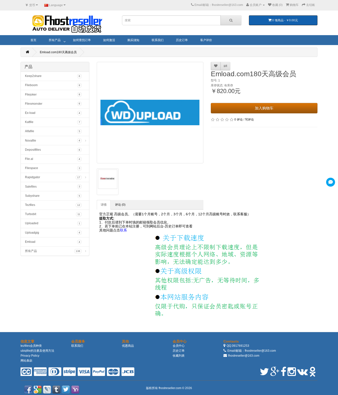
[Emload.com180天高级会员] (150, 112)
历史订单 (182, 40)
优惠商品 (128, 345)
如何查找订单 (82, 40)
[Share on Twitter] (66, 390)
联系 (123, 230)
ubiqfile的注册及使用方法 (37, 350)
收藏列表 (179, 355)
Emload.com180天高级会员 (58, 52)
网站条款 (26, 360)
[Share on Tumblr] (56, 390)
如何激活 (109, 40)
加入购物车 (264, 108)
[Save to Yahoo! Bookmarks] (75, 390)
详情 (104, 204)
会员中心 (179, 345)
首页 (33, 40)
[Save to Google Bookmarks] (38, 390)
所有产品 (55, 40)
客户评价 (206, 40)
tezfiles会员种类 (31, 345)
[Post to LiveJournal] (47, 390)
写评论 (249, 119)
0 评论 (238, 119)
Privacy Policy (30, 355)
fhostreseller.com (170, 388)
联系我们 (158, 40)
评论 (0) (120, 204)
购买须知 (133, 40)
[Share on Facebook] (28, 390)
